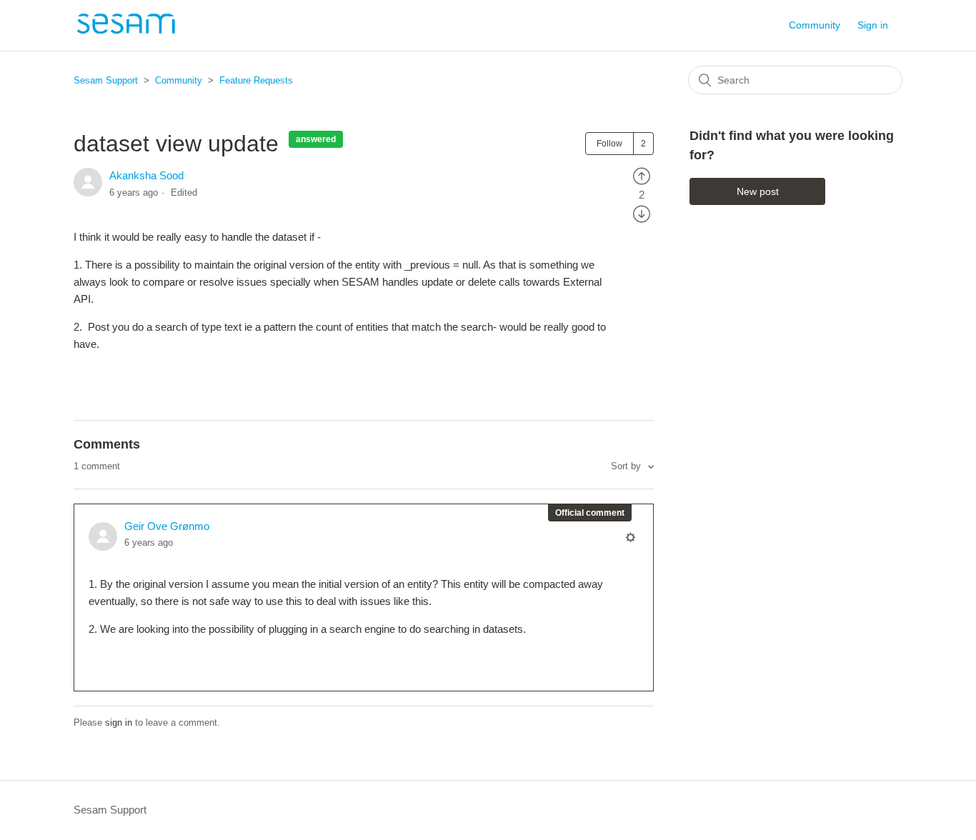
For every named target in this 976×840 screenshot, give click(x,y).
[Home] (126, 32)
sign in (118, 722)
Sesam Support (106, 80)
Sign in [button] (872, 25)
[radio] (641, 175)
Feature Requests (256, 80)
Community (814, 25)
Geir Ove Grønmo (166, 526)
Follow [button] (609, 144)
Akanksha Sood (146, 175)
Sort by (627, 466)
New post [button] (758, 191)
